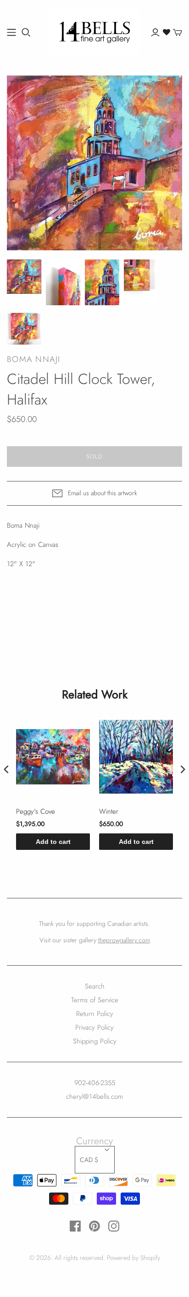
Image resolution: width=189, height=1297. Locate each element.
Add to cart (53, 841)
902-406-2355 (94, 1083)
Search (95, 986)
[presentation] (6, 769)
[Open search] (26, 32)
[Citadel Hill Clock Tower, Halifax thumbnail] (24, 276)
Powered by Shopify (133, 1257)
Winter (108, 811)
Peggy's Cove (35, 811)
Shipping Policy (95, 1041)
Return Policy (94, 1014)
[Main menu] (11, 32)
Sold (94, 456)
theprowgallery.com (124, 940)
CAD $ (89, 1159)
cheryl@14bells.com (94, 1097)
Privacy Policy (94, 1027)
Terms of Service (94, 1000)
